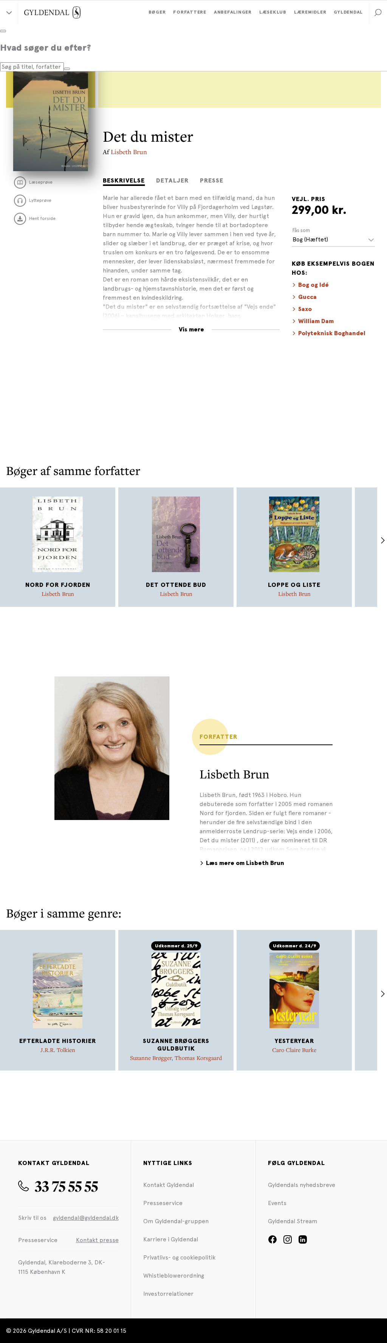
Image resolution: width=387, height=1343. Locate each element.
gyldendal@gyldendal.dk (86, 1217)
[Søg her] (67, 69)
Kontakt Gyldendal (168, 1184)
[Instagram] (287, 1242)
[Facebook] (272, 1242)
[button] (378, 12)
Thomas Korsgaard (198, 1057)
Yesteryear (294, 1041)
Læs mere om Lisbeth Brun (245, 863)
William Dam (316, 321)
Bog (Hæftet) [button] (310, 239)
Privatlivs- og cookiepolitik (179, 1257)
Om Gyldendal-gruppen (176, 1221)
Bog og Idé (313, 285)
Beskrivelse (124, 181)
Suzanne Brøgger (151, 1057)
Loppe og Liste (294, 585)
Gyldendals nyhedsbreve (301, 1184)
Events (277, 1203)
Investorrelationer (168, 1293)
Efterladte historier (57, 1041)
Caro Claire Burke (294, 1050)
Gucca (307, 297)
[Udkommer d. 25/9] (176, 990)
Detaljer (172, 181)
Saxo (305, 309)
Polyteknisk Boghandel (331, 333)
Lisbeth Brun (129, 151)
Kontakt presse (97, 1240)
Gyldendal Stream (292, 1221)
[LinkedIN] (302, 1242)
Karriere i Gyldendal (170, 1239)
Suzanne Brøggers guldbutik (176, 1045)
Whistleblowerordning (173, 1275)
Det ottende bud (176, 585)
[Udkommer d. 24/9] (294, 990)
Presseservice (163, 1203)
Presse (211, 181)
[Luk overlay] (3, 31)
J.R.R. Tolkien (57, 1050)
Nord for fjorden (57, 585)
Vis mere (191, 329)
